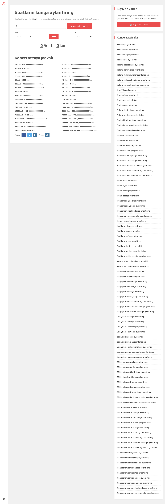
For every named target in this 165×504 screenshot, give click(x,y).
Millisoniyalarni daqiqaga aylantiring (133, 387)
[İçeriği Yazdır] (47, 135)
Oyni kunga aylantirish (127, 100)
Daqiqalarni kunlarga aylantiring (131, 286)
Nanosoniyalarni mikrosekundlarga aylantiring (138, 493)
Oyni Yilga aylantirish (126, 90)
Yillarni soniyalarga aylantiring (130, 70)
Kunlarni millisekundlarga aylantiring (133, 211)
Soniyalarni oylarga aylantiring (130, 321)
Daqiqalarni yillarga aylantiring (130, 271)
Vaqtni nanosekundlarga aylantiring (133, 266)
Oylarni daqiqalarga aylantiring (130, 110)
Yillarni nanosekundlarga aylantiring (133, 85)
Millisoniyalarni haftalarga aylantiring (133, 372)
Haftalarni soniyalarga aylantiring (132, 160)
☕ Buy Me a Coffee (138, 24)
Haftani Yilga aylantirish (127, 135)
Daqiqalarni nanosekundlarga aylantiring (135, 311)
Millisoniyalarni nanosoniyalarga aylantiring (136, 402)
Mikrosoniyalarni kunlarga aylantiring (134, 422)
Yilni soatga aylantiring (127, 60)
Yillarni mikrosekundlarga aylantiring (133, 80)
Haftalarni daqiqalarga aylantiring (132, 155)
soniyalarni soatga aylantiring (130, 337)
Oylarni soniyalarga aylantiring (130, 115)
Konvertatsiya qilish (79, 26)
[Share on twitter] (29, 135)
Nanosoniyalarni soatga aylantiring (132, 473)
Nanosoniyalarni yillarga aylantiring (132, 452)
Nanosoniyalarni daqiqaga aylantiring (133, 478)
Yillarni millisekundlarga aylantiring (133, 75)
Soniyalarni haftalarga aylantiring (132, 326)
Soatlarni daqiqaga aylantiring (130, 246)
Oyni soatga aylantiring (127, 105)
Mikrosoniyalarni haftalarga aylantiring (134, 417)
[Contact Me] (4, 499)
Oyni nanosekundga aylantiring (131, 130)
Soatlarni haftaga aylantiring (129, 236)
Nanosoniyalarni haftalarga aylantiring (134, 463)
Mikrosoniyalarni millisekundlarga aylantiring (137, 442)
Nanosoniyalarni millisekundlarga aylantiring (137, 488)
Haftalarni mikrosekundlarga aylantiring (135, 170)
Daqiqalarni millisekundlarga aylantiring (135, 301)
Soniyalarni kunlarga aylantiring (131, 332)
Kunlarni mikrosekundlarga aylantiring (134, 216)
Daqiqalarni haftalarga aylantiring (132, 281)
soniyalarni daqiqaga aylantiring (131, 342)
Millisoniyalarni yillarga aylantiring (132, 362)
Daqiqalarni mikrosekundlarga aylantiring (136, 306)
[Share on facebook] (24, 135)
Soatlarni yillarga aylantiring (129, 226)
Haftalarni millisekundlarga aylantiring (134, 165)
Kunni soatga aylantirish (128, 196)
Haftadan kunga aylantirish (129, 145)
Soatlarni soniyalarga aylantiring (131, 251)
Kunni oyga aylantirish (127, 185)
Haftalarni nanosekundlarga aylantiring (134, 175)
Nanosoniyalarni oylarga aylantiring (132, 457)
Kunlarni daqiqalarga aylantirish (131, 201)
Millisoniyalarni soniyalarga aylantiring (134, 392)
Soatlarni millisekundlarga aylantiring (134, 256)
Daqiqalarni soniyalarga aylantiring (132, 296)
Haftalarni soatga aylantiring (130, 150)
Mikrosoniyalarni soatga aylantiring (133, 427)
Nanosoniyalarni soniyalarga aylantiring (134, 483)
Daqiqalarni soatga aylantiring (130, 291)
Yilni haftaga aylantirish (127, 49)
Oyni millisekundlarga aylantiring (131, 120)
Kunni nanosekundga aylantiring (131, 221)
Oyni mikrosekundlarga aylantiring (132, 125)
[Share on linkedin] (35, 135)
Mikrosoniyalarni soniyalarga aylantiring (135, 437)
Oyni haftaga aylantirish (127, 95)
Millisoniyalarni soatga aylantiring (132, 382)
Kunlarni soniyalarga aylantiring (131, 206)
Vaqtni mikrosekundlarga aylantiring (133, 261)
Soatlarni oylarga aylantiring (129, 231)
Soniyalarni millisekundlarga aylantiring (134, 347)
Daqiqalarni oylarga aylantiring (131, 276)
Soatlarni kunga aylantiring (129, 241)
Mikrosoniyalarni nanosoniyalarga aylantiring (137, 447)
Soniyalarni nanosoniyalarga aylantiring (134, 357)
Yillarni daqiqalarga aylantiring (130, 65)
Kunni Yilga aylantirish (127, 180)
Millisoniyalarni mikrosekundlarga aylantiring (137, 397)
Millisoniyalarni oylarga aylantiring (132, 367)
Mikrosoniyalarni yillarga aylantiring (133, 407)
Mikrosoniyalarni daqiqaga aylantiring (134, 432)
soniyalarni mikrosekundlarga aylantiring (135, 352)
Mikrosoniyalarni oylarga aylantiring (133, 412)
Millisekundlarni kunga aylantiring (132, 377)
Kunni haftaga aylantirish (128, 190)
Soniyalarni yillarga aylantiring (130, 316)
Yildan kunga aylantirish (128, 54)
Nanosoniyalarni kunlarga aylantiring (133, 468)
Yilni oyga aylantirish (126, 44)
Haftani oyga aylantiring (127, 140)
